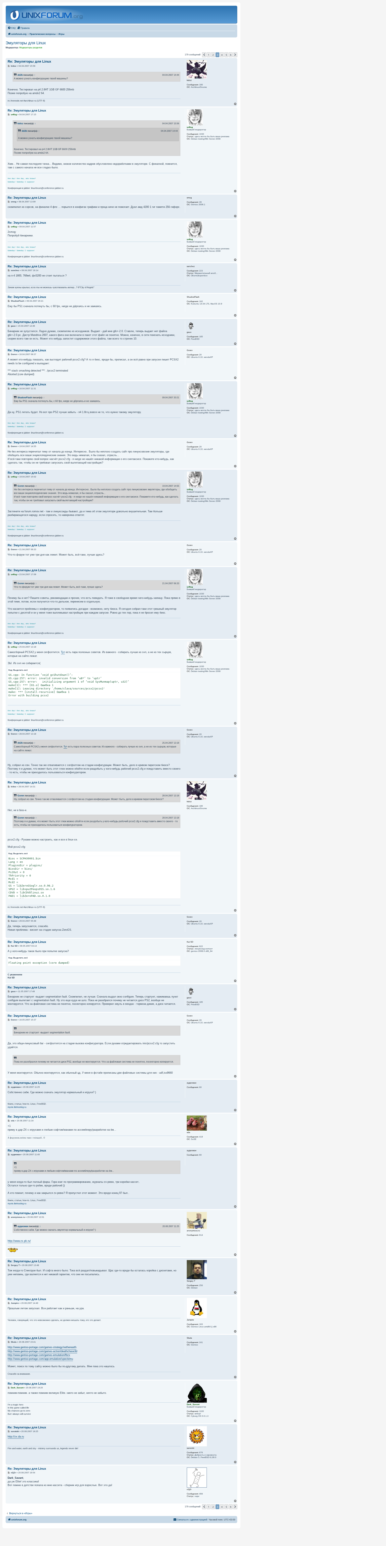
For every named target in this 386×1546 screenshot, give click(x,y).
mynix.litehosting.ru (17, 1107)
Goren (20, 486)
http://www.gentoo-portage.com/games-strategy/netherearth (42, 1347)
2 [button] (213, 55)
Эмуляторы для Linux (26, 43)
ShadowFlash (24, 397)
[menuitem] (12, 28)
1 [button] (208, 55)
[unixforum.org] (47, 15)
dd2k (20, 75)
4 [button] (222, 55)
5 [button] (226, 55)
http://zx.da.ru (16, 1436)
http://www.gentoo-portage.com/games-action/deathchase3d (42, 1351)
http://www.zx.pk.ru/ (19, 1240)
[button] (204, 54)
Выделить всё (20, 670)
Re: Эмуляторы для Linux (29, 61)
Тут (63, 652)
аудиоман (22, 1226)
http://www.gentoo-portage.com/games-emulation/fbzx (39, 1355)
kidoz (20, 123)
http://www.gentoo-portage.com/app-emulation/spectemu (40, 1358)
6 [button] (230, 55)
